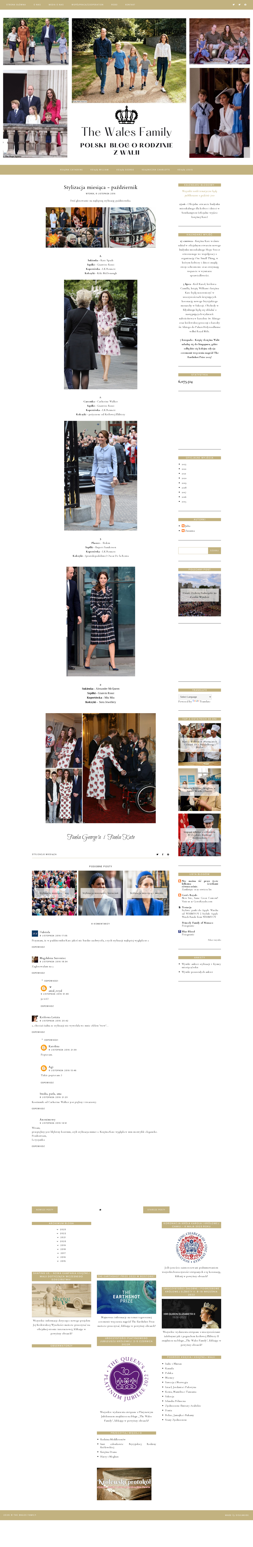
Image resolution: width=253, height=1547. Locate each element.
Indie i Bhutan (173, 1363)
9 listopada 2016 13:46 (63, 1070)
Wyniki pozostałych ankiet (197, 972)
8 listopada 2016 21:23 (54, 1097)
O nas (37, 4)
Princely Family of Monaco (197, 922)
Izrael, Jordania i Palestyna (180, 1387)
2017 (184, 492)
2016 (184, 497)
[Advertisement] (204, 419)
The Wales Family (25, 1515)
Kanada (169, 1368)
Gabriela (45, 932)
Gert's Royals (189, 895)
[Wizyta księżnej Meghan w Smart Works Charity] (199, 810)
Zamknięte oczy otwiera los (197, 889)
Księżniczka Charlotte (156, 169)
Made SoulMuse (237, 1515)
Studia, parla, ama (50, 1094)
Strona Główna (16, 4)
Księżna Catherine (71, 169)
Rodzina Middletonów (113, 1439)
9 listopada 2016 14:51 (53, 1123)
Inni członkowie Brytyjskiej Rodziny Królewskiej (128, 1445)
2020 (184, 478)
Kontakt (130, 4)
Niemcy (169, 1377)
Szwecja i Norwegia (176, 1382)
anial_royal (55, 991)
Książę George (125, 169)
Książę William (100, 169)
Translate (204, 701)
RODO (114, 4)
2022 (184, 469)
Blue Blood (188, 931)
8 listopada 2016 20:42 (54, 1021)
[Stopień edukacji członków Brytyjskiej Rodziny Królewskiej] (199, 855)
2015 (184, 501)
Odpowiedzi (51, 981)
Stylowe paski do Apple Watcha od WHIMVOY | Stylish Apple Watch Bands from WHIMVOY (200, 914)
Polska (169, 1373)
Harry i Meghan (109, 1456)
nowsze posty (44, 1209)
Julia (187, 526)
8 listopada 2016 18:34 (54, 961)
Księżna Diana (108, 1452)
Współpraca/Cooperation (88, 4)
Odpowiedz (38, 947)
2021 (184, 473)
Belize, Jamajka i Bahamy (179, 1415)
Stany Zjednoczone (176, 1419)
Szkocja (169, 1396)
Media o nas (56, 4)
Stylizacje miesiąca (44, 854)
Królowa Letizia (50, 1017)
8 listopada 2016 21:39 (63, 1050)
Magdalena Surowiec (53, 958)
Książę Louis (185, 169)
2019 (184, 483)
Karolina (54, 1046)
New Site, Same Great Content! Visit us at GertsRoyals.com (200, 899)
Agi (51, 1067)
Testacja (186, 907)
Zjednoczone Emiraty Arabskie (183, 1405)
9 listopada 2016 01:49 (55, 994)
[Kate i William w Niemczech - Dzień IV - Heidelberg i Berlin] (199, 765)
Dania (168, 1410)
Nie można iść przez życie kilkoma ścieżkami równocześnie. (200, 883)
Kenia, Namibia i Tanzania (180, 1391)
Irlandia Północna (175, 1401)
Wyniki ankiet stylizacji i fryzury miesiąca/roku (201, 965)
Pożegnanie (188, 925)
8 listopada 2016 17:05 (54, 935)
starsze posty (156, 1209)
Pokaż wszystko (214, 940)
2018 (184, 487)
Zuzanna (190, 530)
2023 (184, 464)
